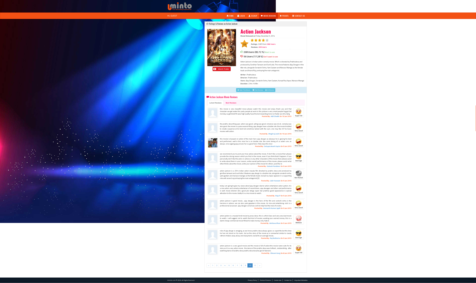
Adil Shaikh (275, 116)
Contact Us (300, 15)
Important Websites (300, 280)
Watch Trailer (223, 69)
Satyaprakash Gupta (272, 146)
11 (255, 265)
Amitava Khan (274, 223)
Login (242, 15)
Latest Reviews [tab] (215, 102)
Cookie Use (277, 280)
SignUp (254, 15)
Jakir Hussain (275, 180)
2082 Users (271, 44)
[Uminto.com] (179, 6)
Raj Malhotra (275, 238)
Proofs (285, 15)
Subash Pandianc (273, 166)
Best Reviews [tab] (231, 102)
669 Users (263, 47)
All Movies (270, 90)
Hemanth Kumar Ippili (271, 208)
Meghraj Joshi (273, 133)
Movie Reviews (270, 15)
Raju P (277, 195)
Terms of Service (265, 280)
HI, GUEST (172, 15)
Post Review (259, 90)
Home (231, 15)
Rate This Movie (244, 90)
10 (250, 265)
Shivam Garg (275, 253)
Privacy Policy (252, 280)
